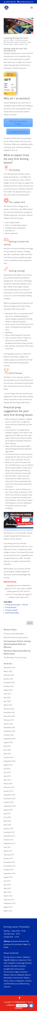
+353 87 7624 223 (10, 2)
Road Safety (19, 44)
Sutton (11, 981)
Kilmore (13, 975)
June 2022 (7, 694)
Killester (6, 975)
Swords (28, 981)
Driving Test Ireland (18, 131)
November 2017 (9, 836)
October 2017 (9, 840)
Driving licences (10, 607)
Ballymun (14, 960)
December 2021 (9, 712)
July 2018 (7, 813)
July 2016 (7, 881)
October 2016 (9, 870)
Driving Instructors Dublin (18, 122)
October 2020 (9, 735)
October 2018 (9, 802)
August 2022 (8, 690)
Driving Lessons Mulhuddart (14, 634)
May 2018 (7, 821)
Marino (27, 975)
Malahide (20, 975)
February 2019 (9, 787)
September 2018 (10, 806)
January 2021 (8, 724)
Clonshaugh (20, 963)
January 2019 (8, 791)
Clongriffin (11, 963)
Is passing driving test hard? (16, 38)
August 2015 (8, 907)
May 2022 (7, 697)
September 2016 (10, 873)
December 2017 (9, 832)
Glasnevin (23, 972)
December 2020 (9, 727)
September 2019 (10, 761)
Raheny (26, 978)
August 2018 (8, 810)
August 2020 (8, 742)
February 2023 (9, 675)
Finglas (16, 972)
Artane (19, 957)
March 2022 (8, 705)
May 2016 (7, 888)
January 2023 (8, 679)
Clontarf (28, 963)
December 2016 (9, 862)
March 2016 (8, 896)
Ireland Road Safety (12, 613)
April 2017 (7, 847)
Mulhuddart (8, 978)
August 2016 (8, 877)
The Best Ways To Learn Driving (15, 657)
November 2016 (9, 866)
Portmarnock (18, 978)
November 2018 (9, 798)
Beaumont (22, 960)
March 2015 (8, 911)
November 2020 (9, 731)
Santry (6, 981)
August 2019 (8, 765)
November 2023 (9, 667)
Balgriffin (7, 960)
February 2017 (9, 855)
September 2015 (10, 903)
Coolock (6, 966)
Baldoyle (26, 957)
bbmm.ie (11, 1005)
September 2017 (10, 843)
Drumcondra (8, 972)
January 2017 (8, 858)
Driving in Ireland (11, 610)
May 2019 (7, 776)
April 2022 (7, 701)
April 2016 (7, 892)
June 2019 (7, 772)
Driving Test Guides (11, 42)
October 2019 (9, 757)
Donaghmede (8, 969)
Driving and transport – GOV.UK (16, 605)
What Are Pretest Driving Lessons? (16, 637)
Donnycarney (19, 969)
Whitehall (10, 984)
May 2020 (7, 754)
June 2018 (7, 817)
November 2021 (9, 716)
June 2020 (7, 750)
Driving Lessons (21, 40)
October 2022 (9, 686)
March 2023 (8, 671)
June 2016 (7, 885)
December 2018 (9, 795)
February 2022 (9, 709)
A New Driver (20, 1002)
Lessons (23, 42)
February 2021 (9, 720)
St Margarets (19, 981)
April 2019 (7, 780)
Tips (26, 44)
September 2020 (10, 739)
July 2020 (7, 746)
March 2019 (8, 783)
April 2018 (7, 825)
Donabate (21, 966)
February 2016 (9, 900)
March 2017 (8, 851)
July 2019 (7, 769)
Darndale (14, 966)
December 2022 (9, 682)
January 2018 (8, 828)
